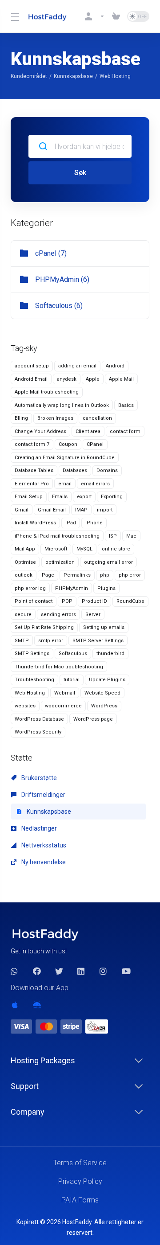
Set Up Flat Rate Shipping (44, 627)
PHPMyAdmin (71, 588)
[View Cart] (116, 16)
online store (116, 549)
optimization (60, 562)
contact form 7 (32, 444)
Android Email (31, 379)
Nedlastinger (38, 828)
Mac (131, 536)
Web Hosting (30, 693)
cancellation (97, 418)
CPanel (95, 444)
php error (130, 575)
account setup (32, 366)
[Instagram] (103, 971)
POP (67, 601)
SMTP (22, 641)
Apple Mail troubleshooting (47, 392)
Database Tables (34, 470)
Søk (80, 172)
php (104, 575)
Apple (93, 379)
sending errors (58, 614)
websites (25, 706)
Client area (88, 431)
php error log (30, 588)
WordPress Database (39, 719)
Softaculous (73, 653)
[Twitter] (59, 971)
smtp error (50, 641)
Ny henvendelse (43, 862)
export (84, 497)
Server (92, 614)
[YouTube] (126, 971)
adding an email (77, 366)
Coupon (68, 444)
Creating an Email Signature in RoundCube (65, 458)
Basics (126, 405)
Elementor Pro (32, 484)
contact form (125, 431)
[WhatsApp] (15, 971)
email (65, 484)
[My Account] (94, 16)
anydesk (66, 379)
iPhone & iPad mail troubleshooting (57, 536)
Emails (60, 497)
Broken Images (55, 418)
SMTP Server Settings (98, 641)
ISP (113, 536)
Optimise (25, 562)
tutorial (72, 680)
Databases (75, 470)
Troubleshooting (34, 680)
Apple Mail (121, 379)
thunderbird (110, 653)
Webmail (64, 693)
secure (23, 614)
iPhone (94, 523)
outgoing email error (108, 562)
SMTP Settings (32, 653)
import (104, 510)
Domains (107, 470)
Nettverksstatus (43, 845)
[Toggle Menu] (13, 16)
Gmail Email (52, 510)
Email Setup (29, 497)
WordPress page (93, 719)
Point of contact (33, 601)
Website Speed (102, 693)
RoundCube (130, 601)
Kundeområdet (29, 76)
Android (115, 366)
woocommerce (63, 706)
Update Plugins (107, 680)
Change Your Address (40, 431)
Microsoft (55, 549)
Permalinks (77, 575)
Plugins (106, 588)
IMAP (81, 510)
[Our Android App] (37, 1004)
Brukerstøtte (38, 777)
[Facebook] (37, 971)
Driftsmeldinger (42, 794)
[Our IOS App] (15, 1004)
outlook (23, 575)
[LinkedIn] (81, 971)
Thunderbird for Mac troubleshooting (59, 667)
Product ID (94, 601)
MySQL (84, 549)
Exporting (112, 497)
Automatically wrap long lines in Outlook (62, 405)
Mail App (25, 549)
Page (48, 575)
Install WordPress (35, 523)
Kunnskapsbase (73, 76)
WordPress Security (38, 732)
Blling (21, 418)
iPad (70, 523)
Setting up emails (103, 627)
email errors (95, 484)
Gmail (21, 510)
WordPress (104, 706)
